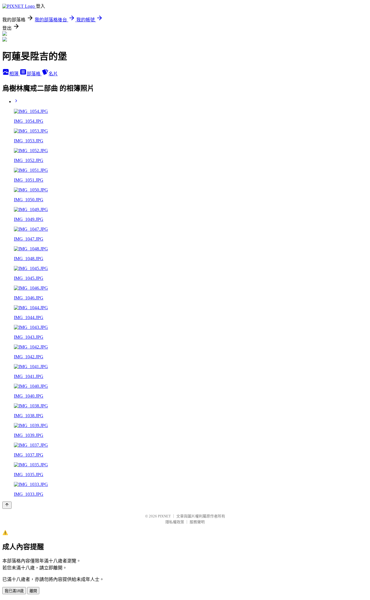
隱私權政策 (174, 522)
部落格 (34, 73)
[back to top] (7, 505)
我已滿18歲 (14, 591)
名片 (53, 73)
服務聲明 (197, 522)
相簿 (14, 73)
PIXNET (164, 516)
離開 (33, 591)
